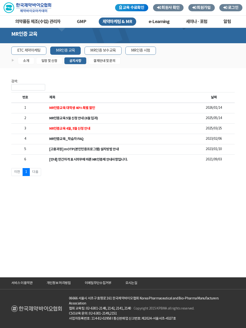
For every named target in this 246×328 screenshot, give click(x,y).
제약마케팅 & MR (117, 21)
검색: (14, 81)
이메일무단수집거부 (98, 283)
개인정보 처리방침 (59, 283)
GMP (81, 21)
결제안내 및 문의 (104, 61)
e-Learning (159, 21)
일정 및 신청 (49, 61)
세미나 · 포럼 (196, 21)
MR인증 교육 (65, 50)
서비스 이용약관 (21, 283)
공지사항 (75, 61)
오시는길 (131, 283)
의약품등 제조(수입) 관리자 (38, 21)
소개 (26, 61)
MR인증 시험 (140, 50)
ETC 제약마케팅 (29, 50)
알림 (227, 21)
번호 (25, 97)
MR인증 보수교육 (103, 50)
